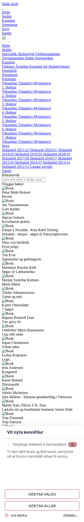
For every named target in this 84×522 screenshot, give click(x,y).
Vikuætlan (10, 83)
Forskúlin (9, 79)
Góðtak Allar (42, 506)
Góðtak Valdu (42, 494)
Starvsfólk (10, 54)
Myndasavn (42, 83)
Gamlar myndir (41, 167)
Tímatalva (26, 83)
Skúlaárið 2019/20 (29, 154)
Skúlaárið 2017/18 (16, 158)
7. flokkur (9, 137)
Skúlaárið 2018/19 (56, 154)
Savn (5, 146)
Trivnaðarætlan (13, 58)
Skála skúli (10, 4)
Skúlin (6, 50)
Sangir (6, 171)
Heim (6, 46)
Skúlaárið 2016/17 (44, 158)
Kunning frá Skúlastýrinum (49, 66)
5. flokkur (9, 121)
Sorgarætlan (44, 58)
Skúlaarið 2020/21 (44, 150)
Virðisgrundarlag (47, 54)
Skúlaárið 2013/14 (56, 162)
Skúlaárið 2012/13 (16, 167)
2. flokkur (9, 96)
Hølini (30, 58)
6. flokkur (9, 129)
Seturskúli (9, 71)
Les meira (19, 515)
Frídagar (8, 66)
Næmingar (10, 75)
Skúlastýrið (26, 54)
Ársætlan (22, 66)
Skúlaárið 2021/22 (16, 150)
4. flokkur (9, 112)
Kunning (8, 62)
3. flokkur (9, 104)
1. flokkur (9, 87)
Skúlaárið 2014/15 (29, 162)
